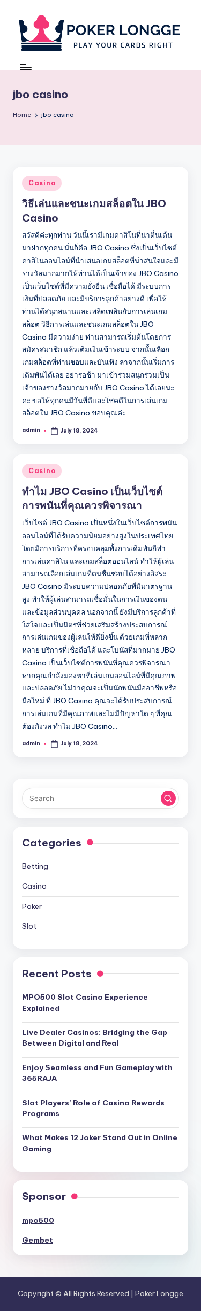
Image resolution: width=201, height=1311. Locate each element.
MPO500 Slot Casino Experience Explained (85, 1002)
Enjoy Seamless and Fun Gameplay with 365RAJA (97, 1073)
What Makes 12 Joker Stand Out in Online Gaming (99, 1143)
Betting (35, 866)
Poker (32, 906)
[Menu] (25, 67)
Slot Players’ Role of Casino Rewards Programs (93, 1108)
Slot (29, 926)
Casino (41, 183)
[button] (168, 798)
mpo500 (38, 1220)
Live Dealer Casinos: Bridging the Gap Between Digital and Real (94, 1037)
